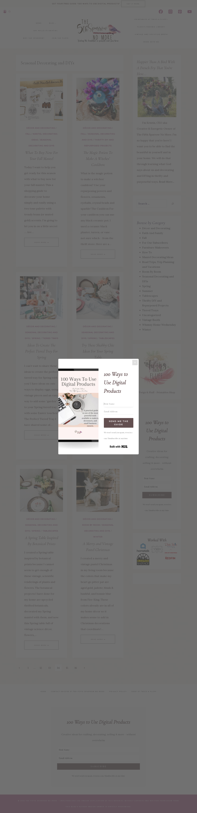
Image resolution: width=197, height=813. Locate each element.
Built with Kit (119, 446)
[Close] (135, 362)
